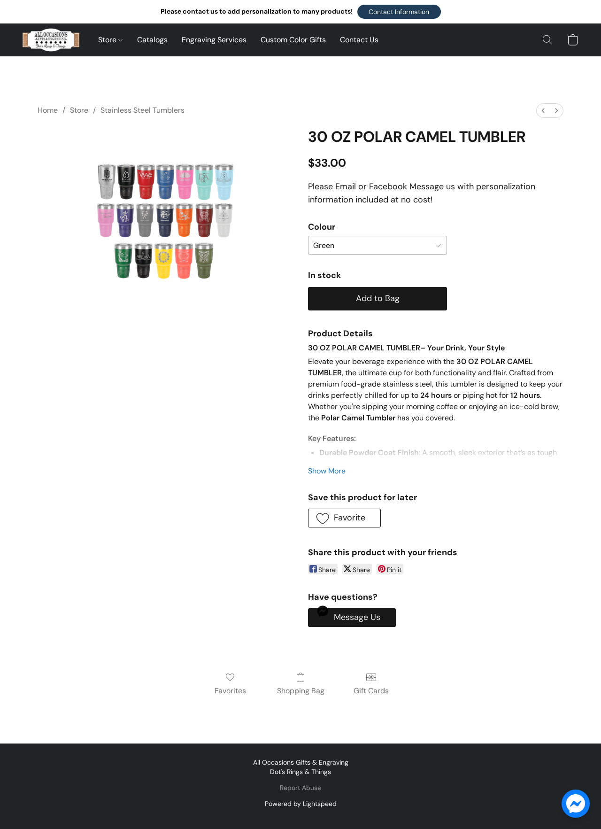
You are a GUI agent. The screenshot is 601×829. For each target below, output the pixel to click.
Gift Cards (371, 691)
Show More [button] (327, 471)
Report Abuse (300, 787)
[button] (399, 12)
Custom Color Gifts (293, 40)
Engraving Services (214, 40)
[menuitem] (543, 110)
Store (108, 40)
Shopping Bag (300, 691)
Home (48, 110)
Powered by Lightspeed (301, 803)
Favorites (230, 691)
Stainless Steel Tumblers (142, 110)
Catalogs (152, 40)
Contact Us (359, 40)
